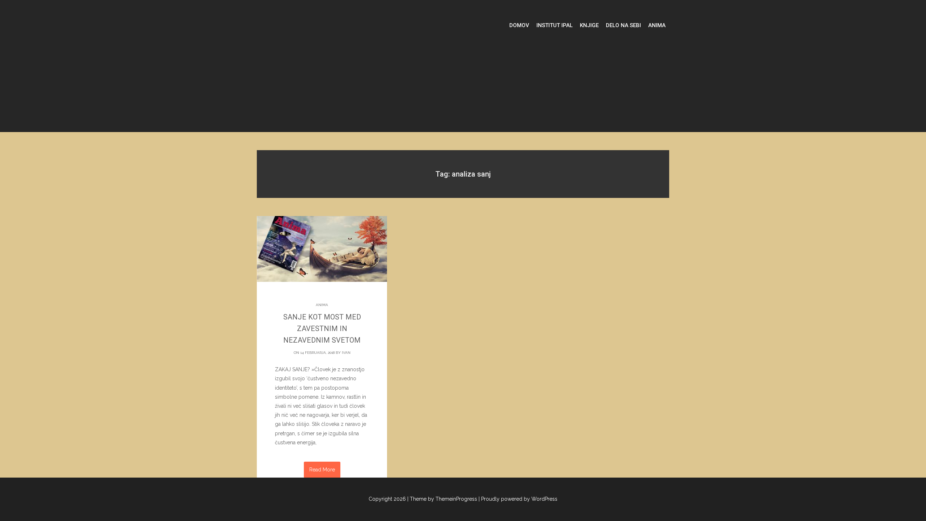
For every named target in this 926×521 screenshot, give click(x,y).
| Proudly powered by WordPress (518, 499)
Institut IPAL (554, 25)
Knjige (589, 25)
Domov (519, 25)
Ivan (346, 353)
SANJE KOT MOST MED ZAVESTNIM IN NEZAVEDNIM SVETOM (322, 328)
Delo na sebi (623, 25)
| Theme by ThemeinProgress (442, 499)
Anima (657, 25)
